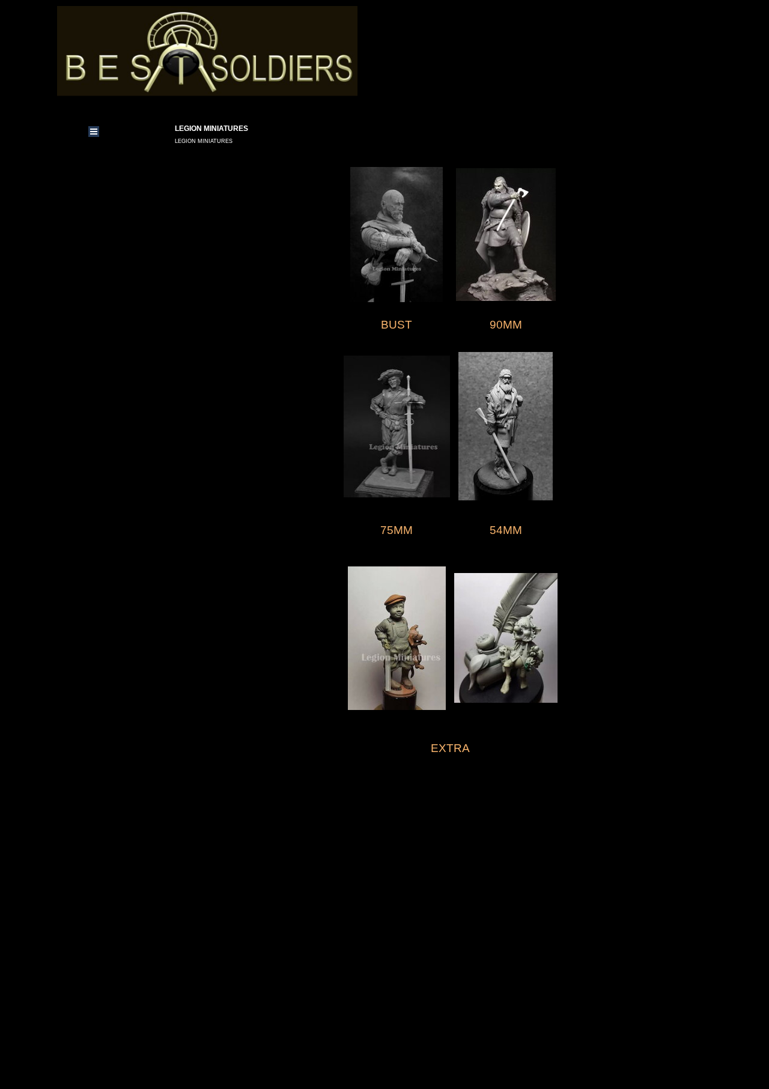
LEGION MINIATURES (204, 141)
